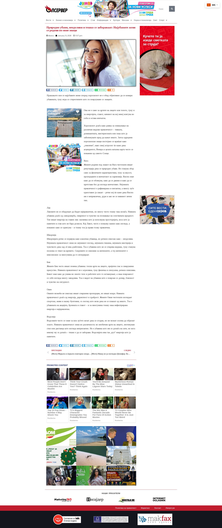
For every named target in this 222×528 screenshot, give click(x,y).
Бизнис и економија (64, 20)
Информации (102, 20)
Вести (48, 20)
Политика (82, 20)
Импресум (170, 508)
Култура (116, 20)
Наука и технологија (142, 20)
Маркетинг (145, 508)
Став (93, 20)
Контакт (157, 508)
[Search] (172, 9)
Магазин (125, 20)
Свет (155, 20)
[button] (52, 90)
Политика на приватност (125, 508)
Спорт (161, 20)
